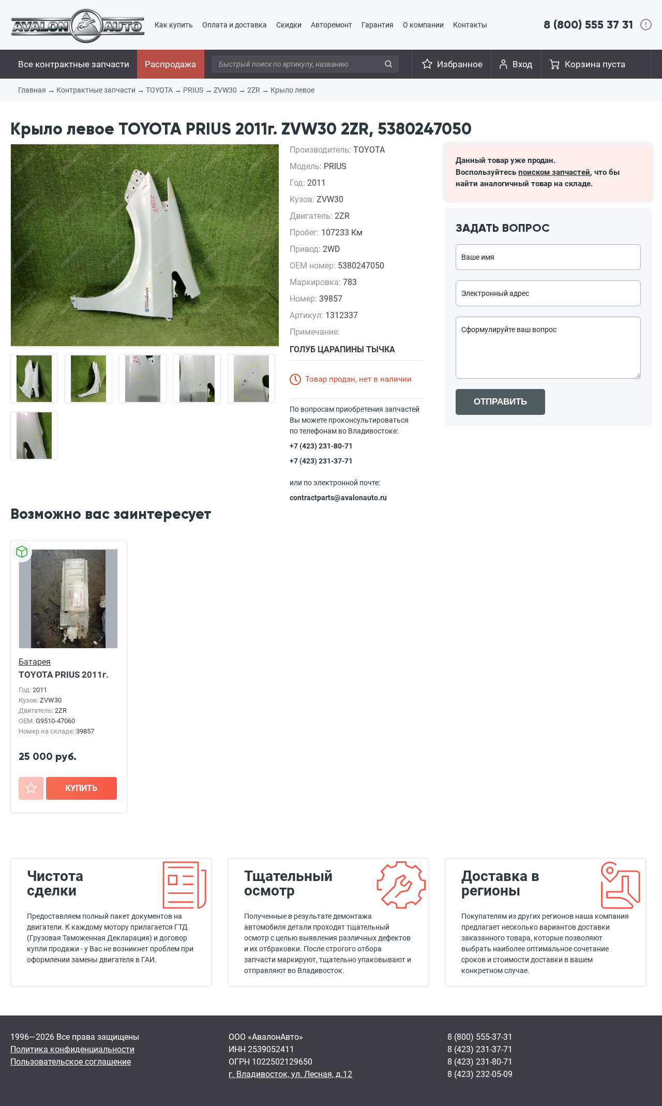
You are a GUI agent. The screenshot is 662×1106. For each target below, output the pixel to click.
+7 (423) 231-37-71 (321, 461)
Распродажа (170, 64)
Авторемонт (331, 25)
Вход (522, 64)
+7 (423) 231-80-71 (321, 446)
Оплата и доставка (234, 25)
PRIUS (193, 90)
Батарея (35, 662)
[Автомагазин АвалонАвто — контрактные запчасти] (77, 25)
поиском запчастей (554, 172)
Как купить (174, 25)
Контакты (470, 25)
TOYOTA (159, 90)
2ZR (253, 90)
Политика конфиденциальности (72, 1049)
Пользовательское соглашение (70, 1062)
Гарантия (378, 25)
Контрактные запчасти (96, 90)
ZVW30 (225, 90)
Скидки (289, 25)
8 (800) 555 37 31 (588, 25)
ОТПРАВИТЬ (500, 402)
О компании (423, 25)
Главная (32, 90)
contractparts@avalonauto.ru (338, 498)
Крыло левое (292, 90)
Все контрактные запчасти (73, 64)
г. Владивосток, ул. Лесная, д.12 (290, 1074)
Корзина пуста (595, 64)
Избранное (460, 64)
